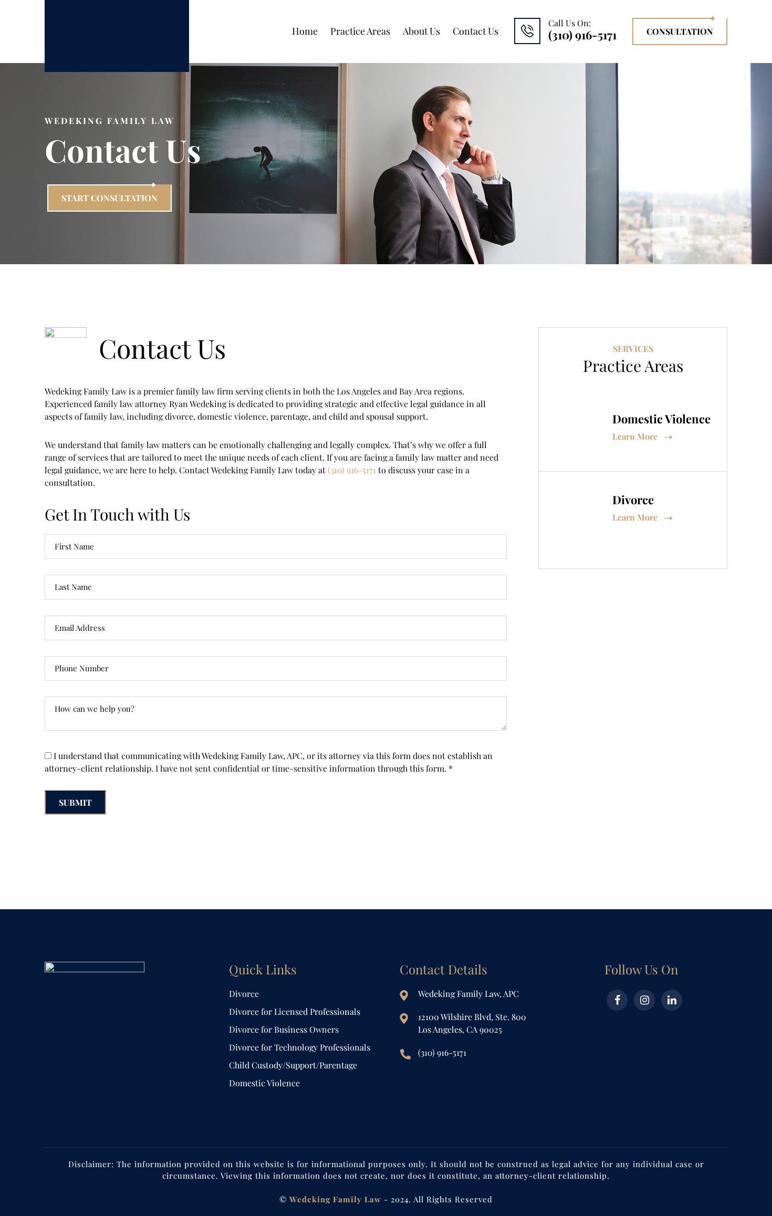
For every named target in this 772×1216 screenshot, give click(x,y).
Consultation (679, 31)
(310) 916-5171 (352, 469)
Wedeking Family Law (117, 36)
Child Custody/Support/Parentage (293, 1065)
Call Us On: (582, 30)
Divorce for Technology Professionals (299, 1047)
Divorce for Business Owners (284, 1029)
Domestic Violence (264, 1082)
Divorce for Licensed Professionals (294, 1011)
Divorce (244, 993)
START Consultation (109, 197)
